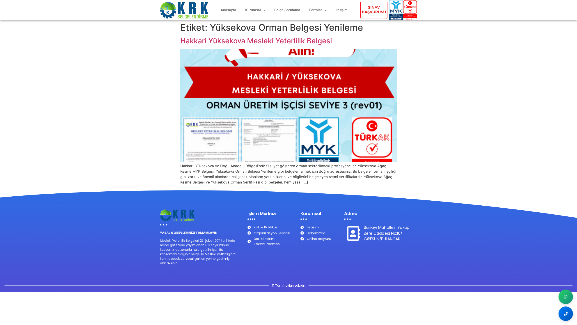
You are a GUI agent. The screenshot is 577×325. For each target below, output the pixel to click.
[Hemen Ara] (566, 313)
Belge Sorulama (287, 10)
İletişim (342, 10)
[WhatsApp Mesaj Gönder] (566, 297)
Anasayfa (228, 10)
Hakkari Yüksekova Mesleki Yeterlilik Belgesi (256, 40)
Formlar (315, 10)
